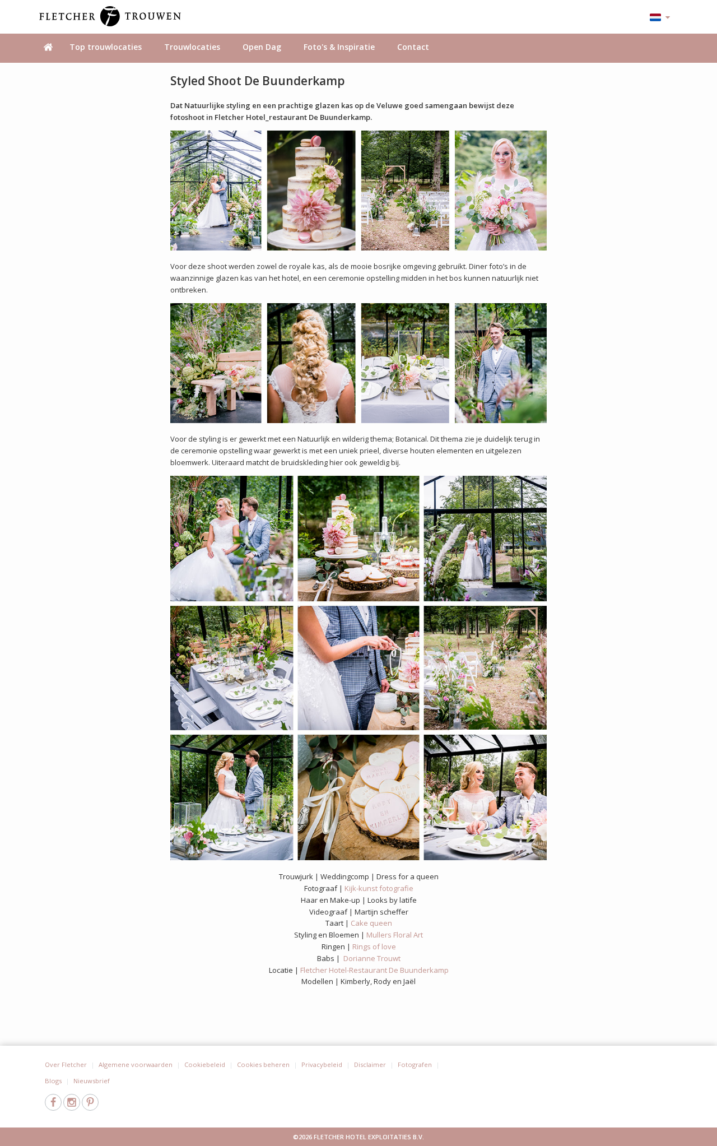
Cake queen (371, 923)
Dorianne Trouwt (372, 958)
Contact (413, 46)
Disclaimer (370, 1064)
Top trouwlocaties (105, 46)
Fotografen (415, 1064)
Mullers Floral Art (394, 935)
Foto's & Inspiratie (339, 46)
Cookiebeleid (204, 1064)
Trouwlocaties (192, 46)
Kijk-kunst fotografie (378, 888)
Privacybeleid (321, 1064)
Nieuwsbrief (91, 1081)
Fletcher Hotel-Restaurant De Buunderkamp (374, 970)
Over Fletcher (66, 1064)
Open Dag (262, 46)
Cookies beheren (263, 1064)
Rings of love (374, 946)
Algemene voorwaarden (136, 1064)
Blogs (53, 1081)
